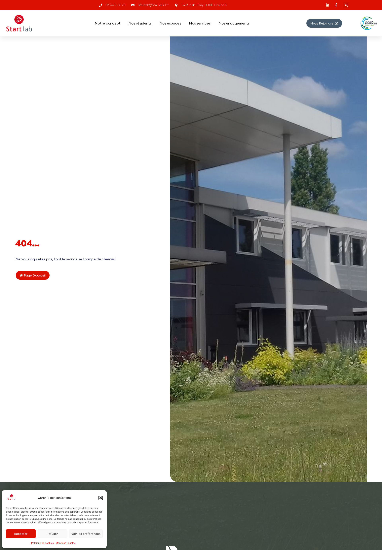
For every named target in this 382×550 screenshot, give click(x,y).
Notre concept (107, 23)
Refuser (52, 534)
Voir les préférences (85, 534)
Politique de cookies (42, 542)
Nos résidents (139, 23)
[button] (101, 498)
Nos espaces (170, 23)
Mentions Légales (65, 542)
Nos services (199, 23)
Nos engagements (233, 23)
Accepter (20, 534)
